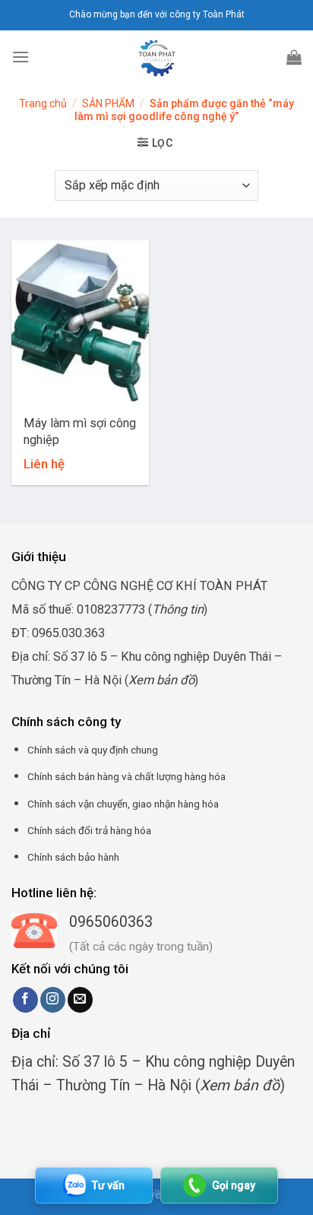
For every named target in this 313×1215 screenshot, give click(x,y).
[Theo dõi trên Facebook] (25, 1000)
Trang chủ (43, 103)
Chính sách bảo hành (73, 857)
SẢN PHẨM (108, 103)
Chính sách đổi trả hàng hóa (89, 830)
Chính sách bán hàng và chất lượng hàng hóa (126, 776)
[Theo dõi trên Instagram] (52, 1000)
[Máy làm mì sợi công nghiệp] (80, 322)
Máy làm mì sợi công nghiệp (80, 431)
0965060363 (111, 922)
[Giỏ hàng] (294, 57)
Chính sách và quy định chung (92, 750)
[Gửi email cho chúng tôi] (80, 1000)
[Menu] (20, 56)
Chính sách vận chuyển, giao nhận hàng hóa (123, 804)
